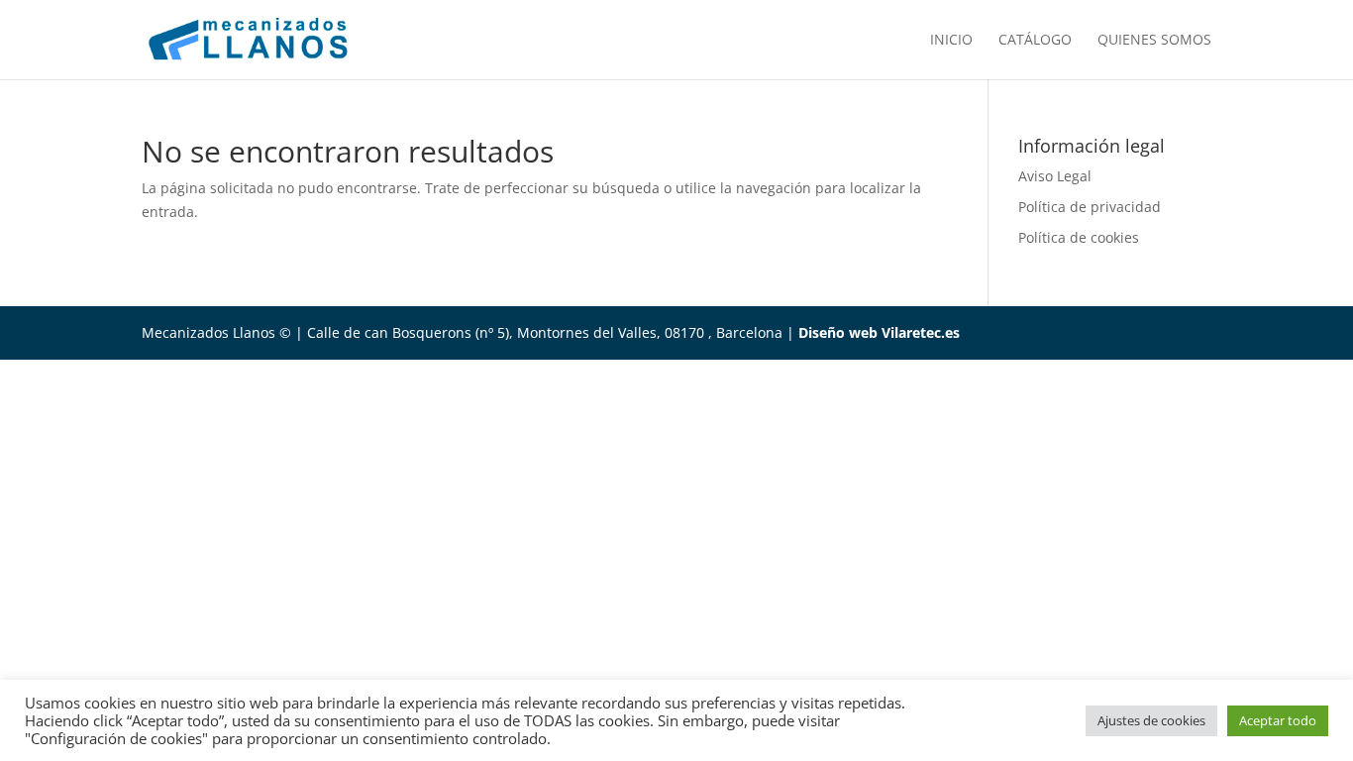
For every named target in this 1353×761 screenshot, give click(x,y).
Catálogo (1035, 41)
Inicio (951, 41)
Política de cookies (1078, 237)
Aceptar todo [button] (1277, 720)
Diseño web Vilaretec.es (879, 332)
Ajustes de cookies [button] (1151, 720)
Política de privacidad (1089, 206)
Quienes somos (1154, 41)
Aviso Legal (1055, 175)
